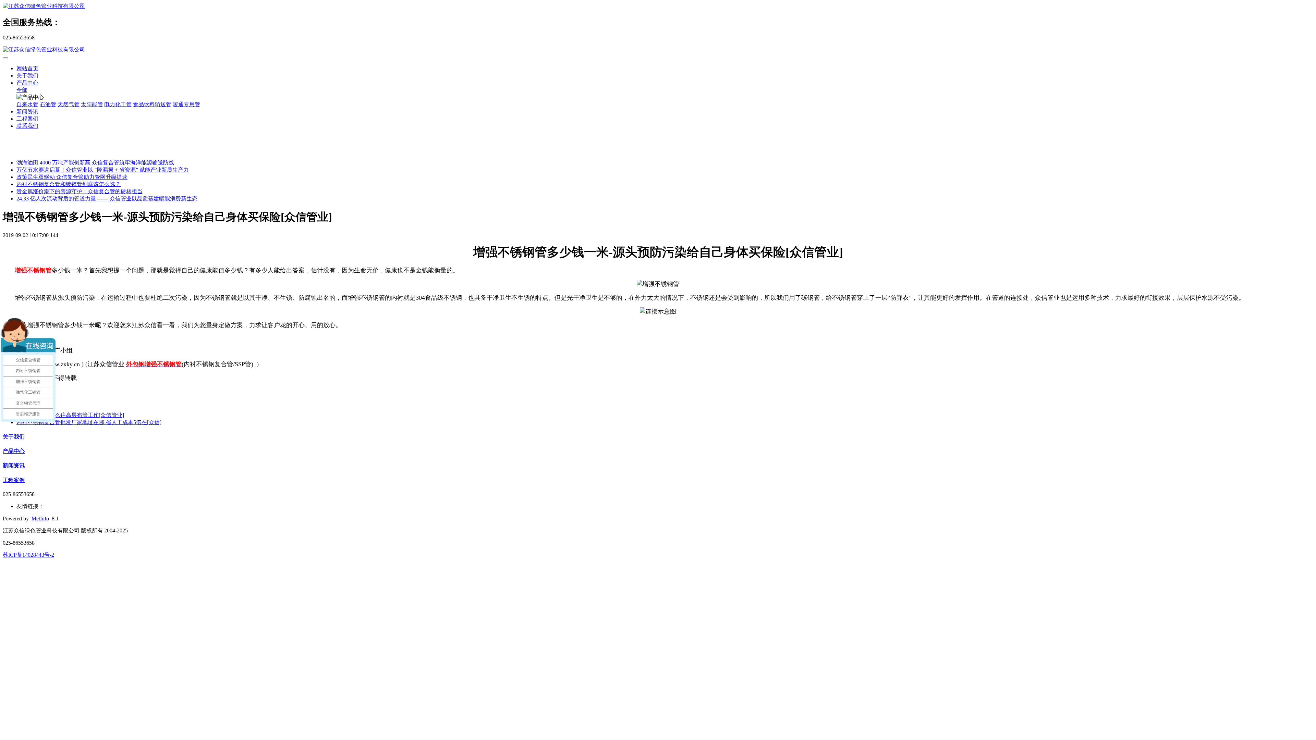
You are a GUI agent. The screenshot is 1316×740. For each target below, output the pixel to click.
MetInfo (40, 518)
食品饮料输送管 (152, 104)
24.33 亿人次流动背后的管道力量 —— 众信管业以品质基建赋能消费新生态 (106, 198)
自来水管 (27, 104)
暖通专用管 (186, 104)
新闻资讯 (27, 111)
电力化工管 (118, 104)
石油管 (48, 104)
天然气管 (69, 104)
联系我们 (27, 126)
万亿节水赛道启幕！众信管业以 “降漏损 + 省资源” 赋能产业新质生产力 (102, 170)
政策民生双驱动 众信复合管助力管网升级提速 (71, 177)
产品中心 (27, 83)
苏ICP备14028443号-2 (28, 555)
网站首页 (27, 68)
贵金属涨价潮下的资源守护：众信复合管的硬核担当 (79, 191)
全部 (21, 90)
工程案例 (27, 119)
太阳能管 (92, 104)
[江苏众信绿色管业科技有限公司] (658, 6)
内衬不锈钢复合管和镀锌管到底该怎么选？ (68, 184)
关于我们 (27, 75)
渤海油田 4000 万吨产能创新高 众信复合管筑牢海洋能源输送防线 (95, 162)
